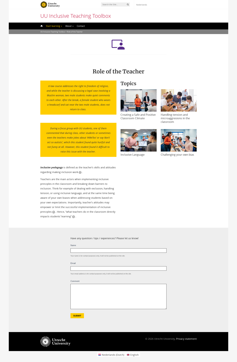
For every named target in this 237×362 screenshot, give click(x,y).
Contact (81, 25)
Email (73, 263)
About (68, 25)
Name (73, 245)
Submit (77, 316)
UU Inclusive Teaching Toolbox (75, 15)
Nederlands (141, 4)
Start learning (53, 25)
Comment (74, 281)
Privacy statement (186, 338)
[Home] (41, 26)
